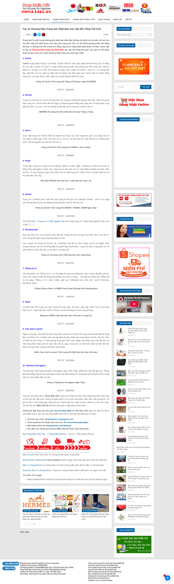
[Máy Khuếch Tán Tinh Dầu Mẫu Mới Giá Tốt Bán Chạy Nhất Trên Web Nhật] (121, 418)
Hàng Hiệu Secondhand (31, 511)
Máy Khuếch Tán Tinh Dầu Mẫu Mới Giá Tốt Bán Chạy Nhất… (138, 418)
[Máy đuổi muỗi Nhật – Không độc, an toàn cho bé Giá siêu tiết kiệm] (121, 353)
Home (26, 19)
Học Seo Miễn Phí (126, 530)
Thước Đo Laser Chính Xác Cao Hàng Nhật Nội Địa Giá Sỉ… (138, 458)
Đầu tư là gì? (28, 455)
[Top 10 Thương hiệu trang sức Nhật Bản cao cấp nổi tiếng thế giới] (121, 517)
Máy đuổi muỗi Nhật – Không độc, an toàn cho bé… (139, 352)
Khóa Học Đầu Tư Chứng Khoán (37, 470)
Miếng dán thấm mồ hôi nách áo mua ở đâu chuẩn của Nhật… (139, 497)
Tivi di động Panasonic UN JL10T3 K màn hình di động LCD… (138, 438)
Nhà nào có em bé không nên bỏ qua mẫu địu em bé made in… (139, 342)
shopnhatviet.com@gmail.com (59, 419)
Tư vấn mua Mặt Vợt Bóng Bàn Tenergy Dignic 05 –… (139, 507)
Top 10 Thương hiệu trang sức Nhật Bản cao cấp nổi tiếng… (139, 516)
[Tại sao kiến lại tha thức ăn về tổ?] (121, 409)
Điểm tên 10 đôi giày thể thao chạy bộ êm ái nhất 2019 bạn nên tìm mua (95, 516)
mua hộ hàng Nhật (62, 411)
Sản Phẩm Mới (125, 323)
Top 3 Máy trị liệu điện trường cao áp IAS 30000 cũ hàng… (139, 428)
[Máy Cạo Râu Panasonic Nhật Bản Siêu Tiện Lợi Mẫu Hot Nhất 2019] (121, 373)
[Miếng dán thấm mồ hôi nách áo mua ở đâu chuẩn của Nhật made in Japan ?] (121, 497)
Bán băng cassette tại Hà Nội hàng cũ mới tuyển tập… (139, 399)
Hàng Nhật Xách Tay (36, 434)
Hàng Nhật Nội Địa (40, 19)
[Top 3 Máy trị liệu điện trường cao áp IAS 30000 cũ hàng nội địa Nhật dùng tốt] (121, 429)
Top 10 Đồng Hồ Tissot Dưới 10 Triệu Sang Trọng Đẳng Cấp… (139, 477)
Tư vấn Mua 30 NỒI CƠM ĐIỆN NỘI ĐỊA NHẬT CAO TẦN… (137, 362)
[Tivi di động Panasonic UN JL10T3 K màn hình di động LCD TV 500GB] (121, 438)
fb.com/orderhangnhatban (76, 422)
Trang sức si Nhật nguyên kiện (51, 221)
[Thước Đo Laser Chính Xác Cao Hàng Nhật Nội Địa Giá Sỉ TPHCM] (121, 458)
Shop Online (104, 19)
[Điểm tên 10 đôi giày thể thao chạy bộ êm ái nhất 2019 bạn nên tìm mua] (95, 503)
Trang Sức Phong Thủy (84, 19)
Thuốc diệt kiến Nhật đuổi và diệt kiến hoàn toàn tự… (138, 381)
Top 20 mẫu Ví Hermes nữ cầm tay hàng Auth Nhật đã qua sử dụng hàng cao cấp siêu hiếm (36, 516)
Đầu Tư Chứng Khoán (32, 465)
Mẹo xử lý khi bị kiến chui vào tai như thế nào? (139, 468)
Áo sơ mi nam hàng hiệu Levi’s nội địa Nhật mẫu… (139, 390)
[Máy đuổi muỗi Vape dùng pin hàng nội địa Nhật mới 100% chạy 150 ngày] (121, 488)
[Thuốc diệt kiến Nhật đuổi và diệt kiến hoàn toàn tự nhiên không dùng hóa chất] (121, 382)
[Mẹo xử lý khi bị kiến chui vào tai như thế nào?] (121, 469)
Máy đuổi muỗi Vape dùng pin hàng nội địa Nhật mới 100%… (139, 487)
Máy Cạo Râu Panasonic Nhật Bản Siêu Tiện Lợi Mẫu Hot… (139, 372)
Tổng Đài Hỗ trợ (126, 219)
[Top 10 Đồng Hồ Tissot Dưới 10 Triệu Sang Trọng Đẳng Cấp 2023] (121, 479)
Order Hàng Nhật (61, 19)
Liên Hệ (128, 19)
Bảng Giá (117, 19)
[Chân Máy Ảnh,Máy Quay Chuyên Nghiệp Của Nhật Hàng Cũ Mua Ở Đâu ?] (121, 331)
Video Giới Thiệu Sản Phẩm (130, 291)
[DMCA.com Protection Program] (100, 580)
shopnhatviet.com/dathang (58, 425)
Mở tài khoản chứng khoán (34, 460)
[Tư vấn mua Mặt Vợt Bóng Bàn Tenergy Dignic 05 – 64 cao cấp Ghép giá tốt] (121, 508)
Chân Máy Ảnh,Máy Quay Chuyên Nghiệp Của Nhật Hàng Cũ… (137, 331)
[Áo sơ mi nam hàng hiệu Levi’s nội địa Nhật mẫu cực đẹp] (121, 391)
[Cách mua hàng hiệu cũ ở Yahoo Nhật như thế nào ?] (66, 503)
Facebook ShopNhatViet (129, 119)
